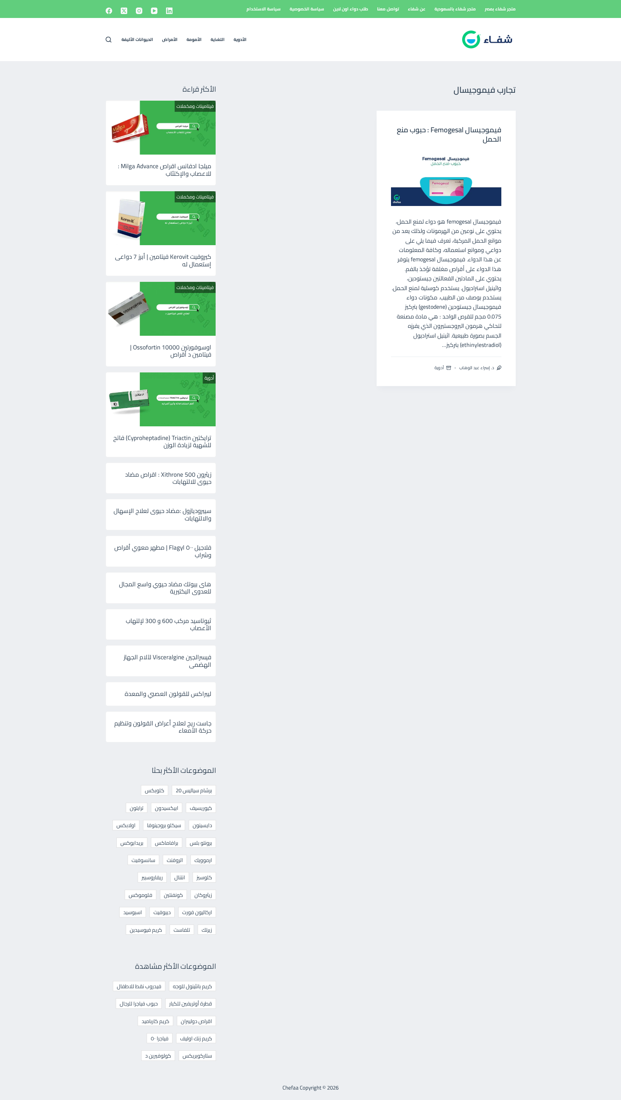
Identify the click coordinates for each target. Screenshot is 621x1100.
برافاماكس (166, 843)
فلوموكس (140, 895)
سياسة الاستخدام (264, 9)
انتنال (179, 877)
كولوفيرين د (158, 1055)
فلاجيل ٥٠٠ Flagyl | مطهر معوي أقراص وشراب (162, 551)
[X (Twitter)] (124, 11)
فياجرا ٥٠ (160, 1038)
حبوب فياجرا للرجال (139, 1003)
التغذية (218, 39)
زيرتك (207, 930)
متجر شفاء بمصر (500, 9)
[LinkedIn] (169, 11)
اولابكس (125, 825)
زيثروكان (203, 895)
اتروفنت (175, 860)
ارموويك (203, 860)
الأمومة (194, 39)
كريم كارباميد (155, 1021)
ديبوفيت (162, 912)
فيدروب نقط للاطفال (139, 986)
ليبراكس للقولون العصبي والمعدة (168, 694)
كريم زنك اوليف (196, 1038)
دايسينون (202, 825)
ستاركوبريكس (197, 1055)
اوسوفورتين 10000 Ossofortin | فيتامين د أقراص (170, 351)
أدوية (439, 367)
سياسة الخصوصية (307, 9)
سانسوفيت (143, 860)
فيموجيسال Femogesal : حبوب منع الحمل (449, 134)
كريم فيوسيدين (146, 930)
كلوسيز (204, 877)
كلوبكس (154, 790)
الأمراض (170, 39)
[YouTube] (154, 11)
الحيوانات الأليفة (137, 39)
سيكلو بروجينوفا (164, 825)
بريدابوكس (131, 843)
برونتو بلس (201, 843)
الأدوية (240, 39)
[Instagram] (139, 11)
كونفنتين (173, 895)
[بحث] (108, 39)
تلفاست (182, 930)
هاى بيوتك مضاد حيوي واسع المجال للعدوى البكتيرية (165, 587)
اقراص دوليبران (196, 1021)
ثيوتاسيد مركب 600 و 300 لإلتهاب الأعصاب (168, 624)
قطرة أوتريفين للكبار (190, 1003)
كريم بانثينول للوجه (192, 986)
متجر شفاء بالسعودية (455, 9)
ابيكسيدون (166, 808)
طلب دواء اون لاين (350, 9)
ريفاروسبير (152, 877)
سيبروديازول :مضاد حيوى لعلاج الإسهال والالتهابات (162, 514)
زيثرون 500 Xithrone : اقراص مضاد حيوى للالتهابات (168, 478)
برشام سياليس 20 (194, 790)
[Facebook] (109, 11)
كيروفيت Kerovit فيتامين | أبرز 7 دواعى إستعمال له (163, 260)
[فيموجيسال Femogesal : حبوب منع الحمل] (446, 178)
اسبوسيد (132, 912)
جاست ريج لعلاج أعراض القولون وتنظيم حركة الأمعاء (162, 727)
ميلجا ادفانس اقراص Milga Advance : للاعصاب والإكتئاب (164, 169)
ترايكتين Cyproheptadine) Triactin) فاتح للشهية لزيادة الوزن (162, 441)
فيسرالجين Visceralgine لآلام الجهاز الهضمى (167, 660)
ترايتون (136, 808)
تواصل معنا (388, 9)
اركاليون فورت (197, 912)
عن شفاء (417, 9)
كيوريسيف (201, 808)
